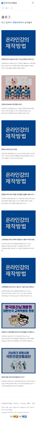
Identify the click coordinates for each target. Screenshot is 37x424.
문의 (33, 403)
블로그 (7, 8)
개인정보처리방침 (6, 403)
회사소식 (16, 403)
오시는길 (23, 403)
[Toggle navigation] (32, 3)
